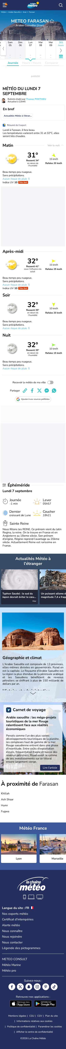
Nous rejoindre (12, 937)
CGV (39, 1015)
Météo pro (9, 970)
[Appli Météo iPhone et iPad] (21, 1004)
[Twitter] (20, 986)
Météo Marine (11, 965)
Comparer (51, 63)
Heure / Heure (31, 63)
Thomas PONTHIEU (36, 99)
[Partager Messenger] (47, 390)
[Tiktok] (54, 986)
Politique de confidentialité (21, 1026)
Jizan (25, 12)
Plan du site (51, 1015)
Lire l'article (50, 768)
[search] (60, 5)
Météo (3, 12)
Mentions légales (17, 1015)
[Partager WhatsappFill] (54, 390)
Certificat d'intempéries (18, 919)
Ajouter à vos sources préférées (35, 399)
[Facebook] (11, 986)
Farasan (32, 12)
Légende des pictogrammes (21, 948)
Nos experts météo (15, 914)
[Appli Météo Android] (45, 1004)
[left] (3, 48)
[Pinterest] (45, 986)
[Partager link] (25, 390)
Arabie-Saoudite (14, 12)
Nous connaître (12, 931)
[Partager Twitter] (39, 390)
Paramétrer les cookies (50, 1026)
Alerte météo (11, 925)
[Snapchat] (28, 986)
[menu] (5, 5)
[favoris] (52, 21)
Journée (13, 63)
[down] (33, 693)
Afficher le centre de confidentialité (34, 1032)
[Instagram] (37, 986)
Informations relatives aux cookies (34, 1021)
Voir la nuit (54, 145)
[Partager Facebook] (32, 390)
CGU (31, 1015)
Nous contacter (12, 942)
